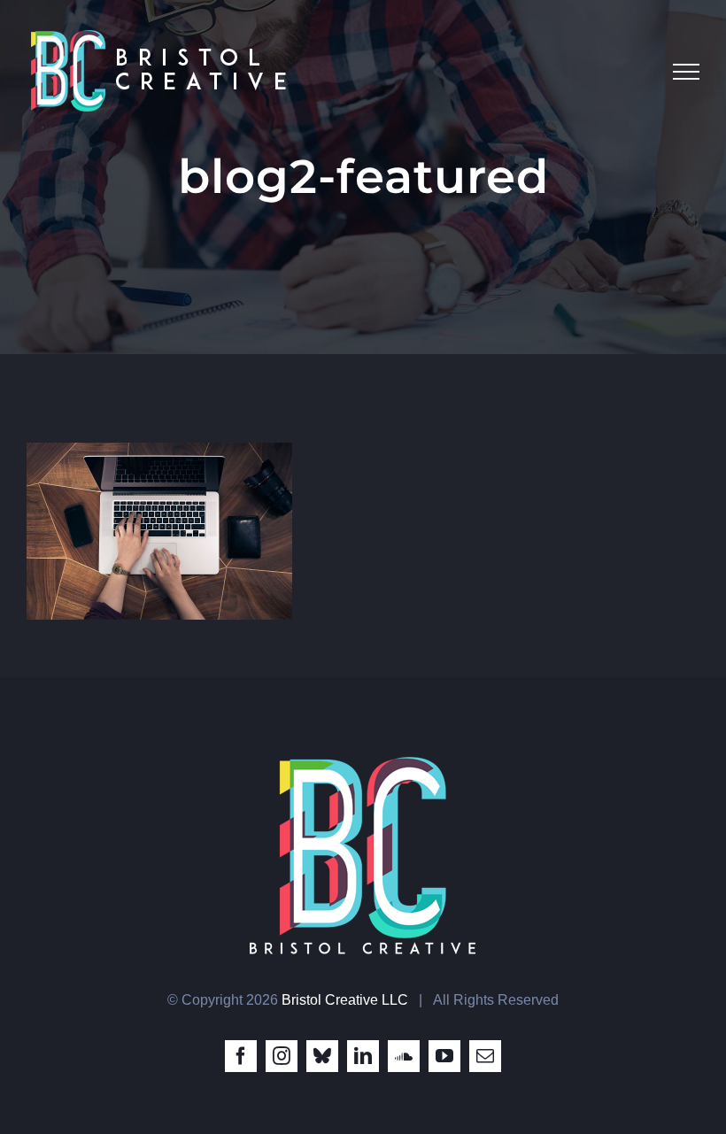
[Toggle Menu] (686, 72)
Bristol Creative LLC (345, 999)
